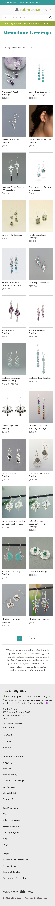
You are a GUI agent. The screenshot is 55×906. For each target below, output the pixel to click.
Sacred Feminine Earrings (10, 141)
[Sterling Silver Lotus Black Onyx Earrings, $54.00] (14, 407)
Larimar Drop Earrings (40, 378)
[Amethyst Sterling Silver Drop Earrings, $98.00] (14, 311)
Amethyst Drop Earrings (9, 331)
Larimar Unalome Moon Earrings (11, 379)
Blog (5, 838)
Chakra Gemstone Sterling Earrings (38, 427)
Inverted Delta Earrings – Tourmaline (13, 188)
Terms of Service (11, 872)
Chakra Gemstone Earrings (11, 620)
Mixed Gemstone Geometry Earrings (11, 284)
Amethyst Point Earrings (10, 93)
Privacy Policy (10, 866)
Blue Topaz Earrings (39, 283)
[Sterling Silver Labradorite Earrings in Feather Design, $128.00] (41, 455)
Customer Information (15, 878)
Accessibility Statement (15, 860)
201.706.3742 (9, 727)
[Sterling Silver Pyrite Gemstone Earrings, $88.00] (41, 216)
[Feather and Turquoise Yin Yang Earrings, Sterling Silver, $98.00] (14, 553)
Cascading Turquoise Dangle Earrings (39, 93)
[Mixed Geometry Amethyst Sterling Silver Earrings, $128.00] (41, 311)
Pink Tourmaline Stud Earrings (40, 141)
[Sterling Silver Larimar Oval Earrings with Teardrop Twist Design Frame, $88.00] (41, 168)
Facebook (8, 735)
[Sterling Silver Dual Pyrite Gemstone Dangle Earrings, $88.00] (14, 216)
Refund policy (10, 774)
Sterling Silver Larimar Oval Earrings (40, 188)
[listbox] (22, 47)
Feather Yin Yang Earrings (11, 572)
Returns (7, 768)
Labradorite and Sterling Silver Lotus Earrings (39, 524)
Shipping (7, 762)
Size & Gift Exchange (13, 781)
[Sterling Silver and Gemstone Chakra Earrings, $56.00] (14, 600)
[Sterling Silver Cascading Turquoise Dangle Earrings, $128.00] (41, 73)
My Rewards (9, 787)
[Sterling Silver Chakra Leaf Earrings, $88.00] (41, 600)
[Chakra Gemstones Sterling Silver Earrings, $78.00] (41, 407)
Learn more (30, 3)
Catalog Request (11, 832)
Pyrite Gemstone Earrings (37, 236)
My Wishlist (9, 793)
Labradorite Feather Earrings (39, 474)
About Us (7, 814)
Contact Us (8, 799)
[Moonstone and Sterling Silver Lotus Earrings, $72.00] (14, 502)
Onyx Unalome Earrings (9, 474)
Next (33, 639)
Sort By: (7, 47)
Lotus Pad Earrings (38, 571)
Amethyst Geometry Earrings (39, 331)
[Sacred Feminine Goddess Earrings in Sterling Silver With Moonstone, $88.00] (14, 121)
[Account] (45, 9)
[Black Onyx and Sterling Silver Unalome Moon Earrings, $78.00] (14, 455)
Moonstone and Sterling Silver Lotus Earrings (14, 522)
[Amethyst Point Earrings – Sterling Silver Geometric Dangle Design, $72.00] (14, 73)
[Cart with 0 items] (51, 9)
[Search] (50, 17)
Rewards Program (12, 826)
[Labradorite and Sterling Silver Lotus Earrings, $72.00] (41, 502)
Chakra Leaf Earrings (39, 619)
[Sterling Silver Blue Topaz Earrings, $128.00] (41, 264)
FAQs (5, 844)
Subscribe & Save (11, 820)
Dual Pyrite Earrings (12, 235)
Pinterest (7, 747)
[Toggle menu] (3, 9)
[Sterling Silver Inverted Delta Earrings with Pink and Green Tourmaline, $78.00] (14, 168)
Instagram (8, 741)
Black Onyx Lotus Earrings (10, 427)
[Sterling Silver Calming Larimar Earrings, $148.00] (41, 359)
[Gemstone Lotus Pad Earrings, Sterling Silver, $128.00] (41, 553)
